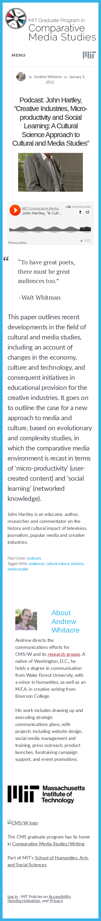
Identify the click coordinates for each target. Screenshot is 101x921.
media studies (18, 569)
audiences (36, 564)
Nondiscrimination (24, 901)
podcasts (34, 558)
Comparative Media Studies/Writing (48, 844)
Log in (13, 897)
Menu (19, 55)
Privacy (56, 901)
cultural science (57, 564)
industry (77, 564)
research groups (64, 654)
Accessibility (59, 897)
